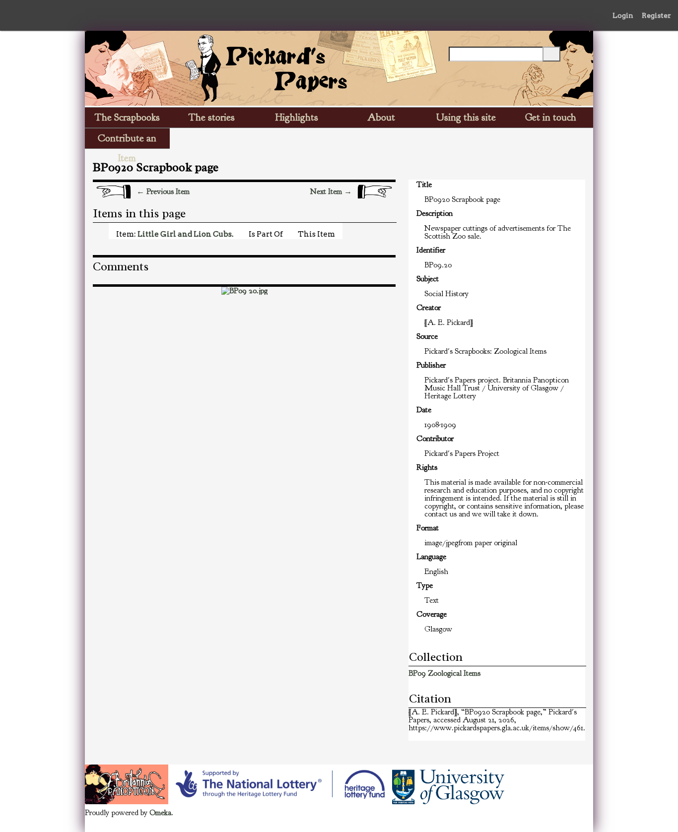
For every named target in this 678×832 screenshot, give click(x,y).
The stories (212, 117)
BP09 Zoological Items (444, 673)
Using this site (466, 117)
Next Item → (331, 191)
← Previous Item (163, 191)
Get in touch (550, 117)
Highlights (296, 117)
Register (656, 15)
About (381, 117)
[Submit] (551, 54)
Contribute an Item (127, 140)
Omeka (160, 813)
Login (622, 15)
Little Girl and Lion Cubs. (185, 234)
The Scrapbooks (127, 117)
